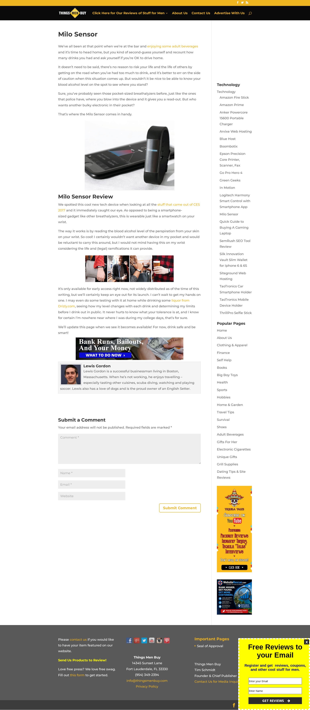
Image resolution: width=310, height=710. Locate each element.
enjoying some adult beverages (172, 46)
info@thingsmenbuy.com (147, 681)
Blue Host (228, 139)
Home (222, 330)
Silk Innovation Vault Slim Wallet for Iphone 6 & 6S (233, 260)
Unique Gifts (227, 457)
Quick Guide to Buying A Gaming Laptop (234, 227)
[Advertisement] (244, 52)
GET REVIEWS (273, 701)
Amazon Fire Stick (234, 98)
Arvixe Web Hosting (236, 131)
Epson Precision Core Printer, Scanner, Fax (232, 159)
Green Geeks (230, 180)
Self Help (224, 360)
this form (77, 675)
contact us (78, 640)
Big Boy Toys (227, 375)
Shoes (222, 427)
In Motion (227, 188)
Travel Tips (225, 412)
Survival (223, 420)
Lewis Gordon (97, 366)
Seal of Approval (210, 646)
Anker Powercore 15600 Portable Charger (234, 118)
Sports (222, 390)
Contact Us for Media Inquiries (218, 682)
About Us (180, 13)
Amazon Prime (232, 105)
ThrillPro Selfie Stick (236, 313)
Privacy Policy (147, 686)
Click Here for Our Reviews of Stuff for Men (128, 13)
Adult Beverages (230, 434)
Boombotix (229, 146)
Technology (226, 92)
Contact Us (201, 13)
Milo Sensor (229, 214)
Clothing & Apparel (232, 345)
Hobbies (223, 397)
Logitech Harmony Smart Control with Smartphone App (235, 201)
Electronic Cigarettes (234, 449)
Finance (223, 353)
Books (222, 368)
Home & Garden (230, 405)
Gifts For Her (227, 442)
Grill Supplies (227, 464)
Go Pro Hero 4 (231, 173)
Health (222, 382)
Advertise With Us (229, 13)
